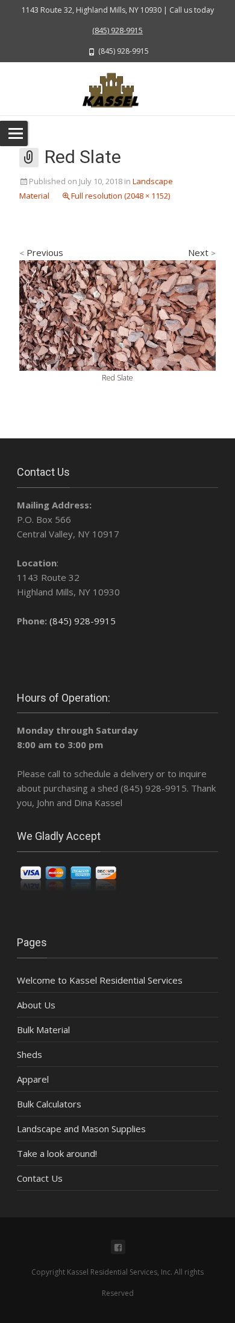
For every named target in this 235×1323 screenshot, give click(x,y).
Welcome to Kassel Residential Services (100, 980)
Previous (41, 252)
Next (202, 252)
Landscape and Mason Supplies (81, 1129)
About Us (36, 1005)
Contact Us (40, 1178)
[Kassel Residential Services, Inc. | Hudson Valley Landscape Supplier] (117, 88)
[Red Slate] (117, 315)
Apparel (33, 1079)
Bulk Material (43, 1029)
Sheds (29, 1054)
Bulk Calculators (49, 1104)
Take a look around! (57, 1153)
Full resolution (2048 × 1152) (120, 195)
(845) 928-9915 (117, 30)
